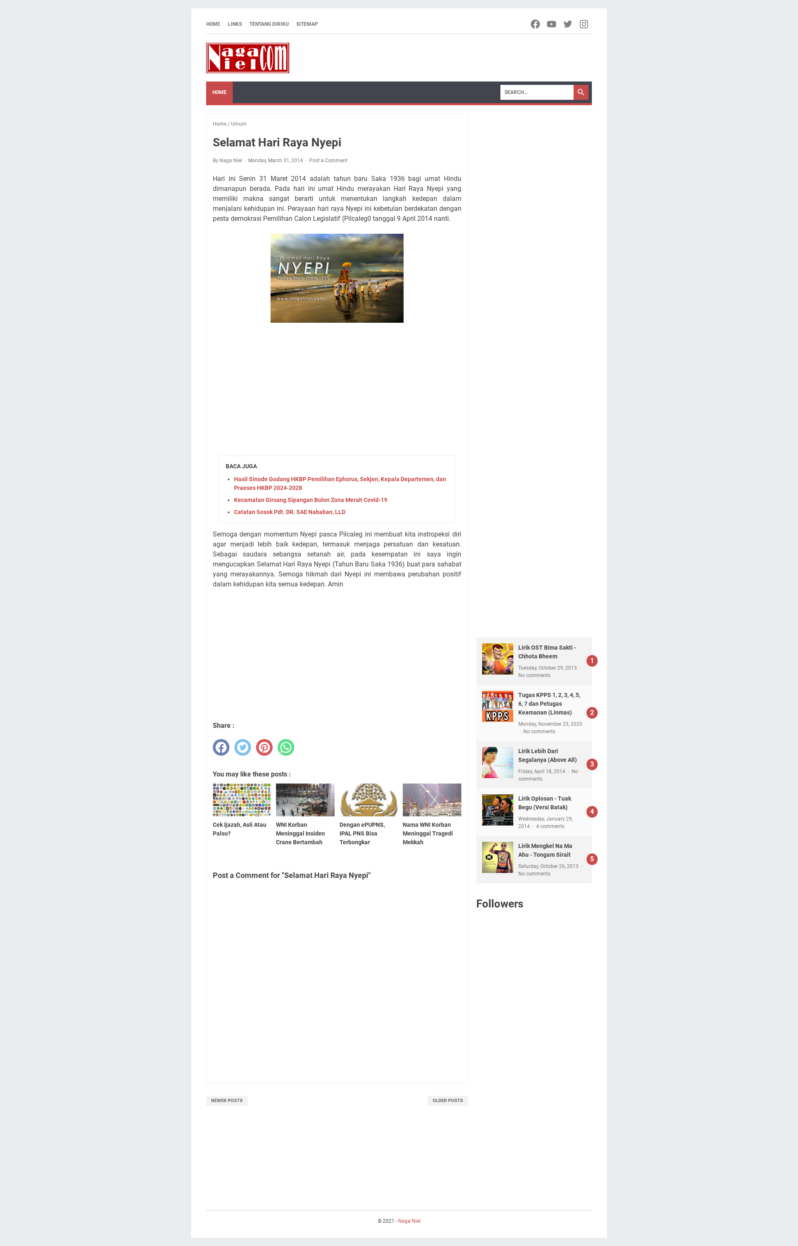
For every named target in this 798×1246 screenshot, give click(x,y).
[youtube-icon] (552, 24)
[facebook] (221, 747)
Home (213, 24)
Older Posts (448, 1100)
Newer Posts (227, 1100)
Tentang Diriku (269, 24)
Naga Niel (409, 1221)
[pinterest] (264, 747)
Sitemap (307, 24)
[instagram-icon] (584, 24)
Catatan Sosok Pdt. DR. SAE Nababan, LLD (289, 512)
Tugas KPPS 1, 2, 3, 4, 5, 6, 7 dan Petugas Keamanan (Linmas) (549, 704)
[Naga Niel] (247, 58)
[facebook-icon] (536, 24)
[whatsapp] (286, 747)
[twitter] (242, 747)
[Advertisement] (337, 390)
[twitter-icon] (568, 24)
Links (235, 24)
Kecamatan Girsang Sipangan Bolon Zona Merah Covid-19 (310, 500)
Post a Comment (328, 160)
